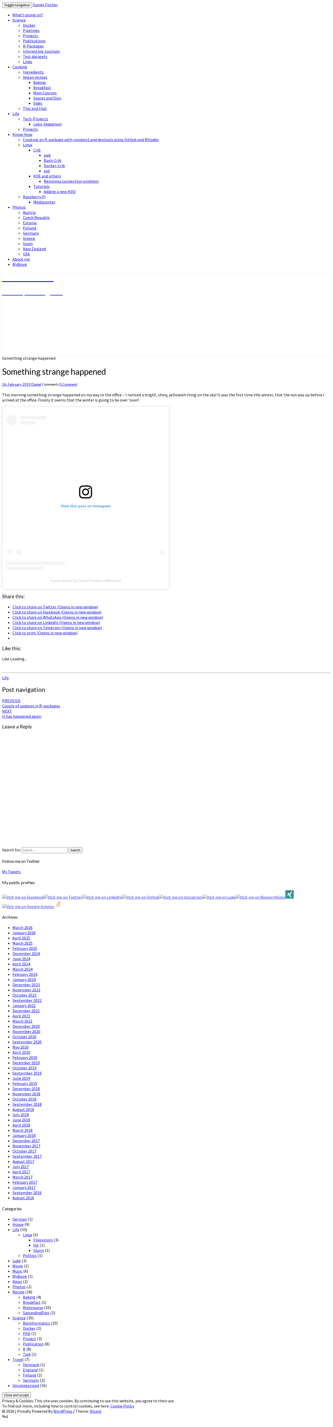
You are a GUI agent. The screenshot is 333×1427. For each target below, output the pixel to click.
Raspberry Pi (34, 196)
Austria (29, 212)
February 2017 (24, 1182)
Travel (18, 1359)
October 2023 (24, 995)
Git (36, 1245)
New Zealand (34, 248)
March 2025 (22, 943)
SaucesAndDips (36, 1312)
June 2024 (21, 958)
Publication (33, 1343)
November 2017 (26, 1145)
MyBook (19, 264)
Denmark (31, 1364)
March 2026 (22, 927)
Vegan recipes (35, 77)
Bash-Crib (52, 160)
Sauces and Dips (47, 98)
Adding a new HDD (60, 191)
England (30, 1369)
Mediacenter (44, 202)
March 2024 (22, 969)
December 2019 (26, 1062)
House (18, 1224)
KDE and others (47, 176)
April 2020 (21, 1052)
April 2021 (21, 1015)
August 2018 (23, 1109)
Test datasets (35, 56)
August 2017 (23, 1161)
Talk (27, 1354)
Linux (27, 144)
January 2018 (24, 1135)
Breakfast (42, 87)
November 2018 (26, 1093)
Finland (29, 228)
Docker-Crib (54, 165)
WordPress (63, 1411)
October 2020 (24, 1036)
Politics (30, 1255)
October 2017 (24, 1151)
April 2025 (21, 938)
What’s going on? (27, 14)
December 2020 (26, 1026)
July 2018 (20, 1114)
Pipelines (31, 30)
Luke (16, 1260)
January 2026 (24, 932)
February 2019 (24, 1083)
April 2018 (21, 1125)
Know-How (22, 134)
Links (27, 61)
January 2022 (24, 1005)
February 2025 (24, 948)
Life (15, 113)
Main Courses (45, 92)
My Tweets (11, 871)
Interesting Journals (41, 51)
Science (19, 20)
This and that (35, 108)
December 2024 (26, 953)
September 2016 (27, 1192)
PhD (26, 1333)
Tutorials (41, 186)
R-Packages (33, 46)
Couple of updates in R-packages (31, 703)
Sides (37, 103)
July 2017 (20, 1166)
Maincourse (33, 1307)
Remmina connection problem (71, 181)
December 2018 (26, 1088)
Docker (29, 25)
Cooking (19, 66)
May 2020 (20, 1047)
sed (47, 170)
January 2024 (24, 979)
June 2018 (21, 1119)
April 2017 (21, 1171)
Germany (31, 233)
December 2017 (26, 1140)
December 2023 (26, 984)
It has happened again (21, 713)
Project (29, 1338)
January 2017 (24, 1187)
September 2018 (27, 1104)
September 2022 (27, 1000)
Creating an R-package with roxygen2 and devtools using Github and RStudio (91, 139)
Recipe (18, 1291)
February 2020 (24, 1057)
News (17, 1281)
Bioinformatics (36, 1323)
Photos (19, 207)
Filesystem (43, 1239)
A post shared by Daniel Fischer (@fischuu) (85, 580)
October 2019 (24, 1067)
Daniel (36, 384)
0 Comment (68, 384)
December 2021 (26, 1010)
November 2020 (26, 1031)
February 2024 (24, 974)
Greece (29, 238)
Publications (34, 40)
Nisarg (95, 1411)
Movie (17, 1265)
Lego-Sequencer (47, 124)
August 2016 (23, 1197)
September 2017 (27, 1156)
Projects (30, 35)
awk (47, 155)
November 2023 (26, 989)
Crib (37, 150)
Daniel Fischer (45, 4)
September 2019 (27, 1073)
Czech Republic (36, 217)
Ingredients (33, 72)
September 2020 (27, 1041)
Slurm (38, 1250)
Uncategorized (25, 1385)
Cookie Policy (122, 1406)
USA (26, 254)
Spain (28, 243)
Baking (39, 82)
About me (21, 259)
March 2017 (22, 1177)
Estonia (30, 222)
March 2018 (22, 1130)
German (19, 1219)
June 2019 (21, 1078)
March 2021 (22, 1021)
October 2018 (24, 1099)
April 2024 (21, 963)
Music (17, 1271)
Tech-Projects (35, 118)
